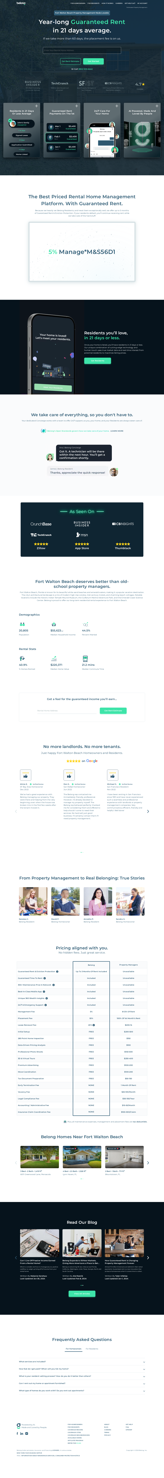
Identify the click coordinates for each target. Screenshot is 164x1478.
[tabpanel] (82, 1375)
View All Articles (82, 1294)
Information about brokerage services (38, 1455)
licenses (55, 1450)
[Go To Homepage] (21, 3)
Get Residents (97, 361)
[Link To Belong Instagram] (26, 1433)
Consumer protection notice (67, 1455)
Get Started (93, 61)
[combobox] (82, 50)
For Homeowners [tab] (73, 1349)
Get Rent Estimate (70, 61)
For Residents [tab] (92, 1349)
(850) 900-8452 (85, 69)
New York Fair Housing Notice (29, 1453)
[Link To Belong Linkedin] (22, 1433)
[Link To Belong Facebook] (18, 1433)
